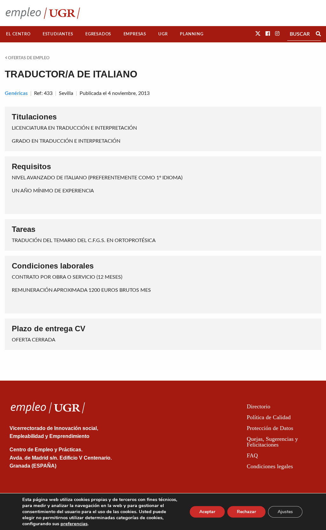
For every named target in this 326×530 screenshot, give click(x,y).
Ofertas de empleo (28, 58)
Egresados (98, 34)
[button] (258, 33)
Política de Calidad (269, 417)
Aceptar (207, 512)
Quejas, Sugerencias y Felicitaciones (272, 442)
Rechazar (246, 512)
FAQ (252, 455)
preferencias (74, 523)
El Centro (18, 34)
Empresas (135, 34)
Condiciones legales (270, 466)
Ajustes (285, 512)
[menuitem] (18, 34)
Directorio (258, 406)
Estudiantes (58, 34)
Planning (191, 34)
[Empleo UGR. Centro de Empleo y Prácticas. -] (42, 12)
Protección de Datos (270, 428)
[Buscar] (318, 34)
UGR (162, 34)
